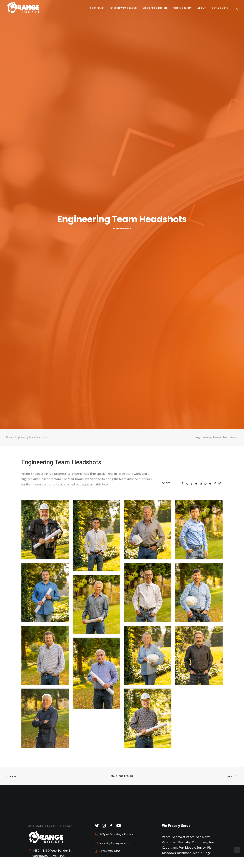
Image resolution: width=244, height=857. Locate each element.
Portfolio (97, 7)
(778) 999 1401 (110, 851)
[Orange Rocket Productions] (23, 8)
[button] (236, 8)
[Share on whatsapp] (205, 483)
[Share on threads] (191, 483)
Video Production (155, 7)
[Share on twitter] (187, 483)
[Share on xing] (215, 483)
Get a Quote (220, 7)
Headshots (123, 228)
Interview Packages (123, 7)
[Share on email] (219, 483)
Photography (182, 7)
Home (9, 437)
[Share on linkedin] (201, 483)
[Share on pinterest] (196, 483)
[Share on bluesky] (210, 483)
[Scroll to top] (237, 850)
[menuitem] (97, 8)
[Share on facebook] (182, 483)
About (201, 7)
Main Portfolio (122, 776)
